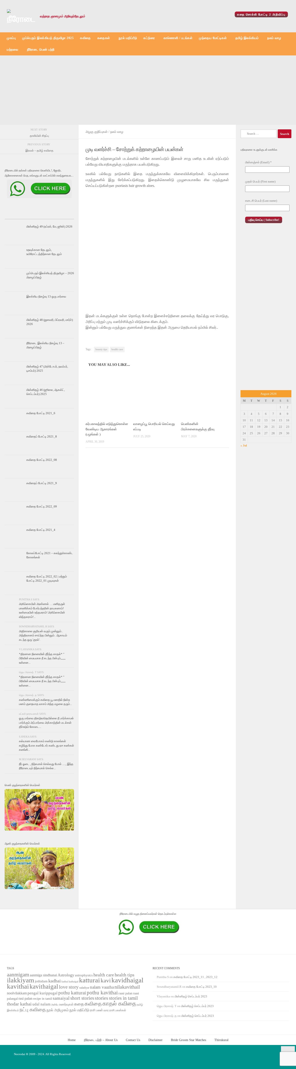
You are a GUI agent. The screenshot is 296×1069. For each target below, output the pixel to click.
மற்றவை (12, 49)
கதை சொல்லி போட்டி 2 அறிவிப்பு (261, 14)
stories (101, 998)
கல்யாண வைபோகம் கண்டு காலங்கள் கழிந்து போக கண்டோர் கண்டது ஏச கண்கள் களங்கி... (46, 745)
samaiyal (61, 998)
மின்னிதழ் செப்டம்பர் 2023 (191, 996)
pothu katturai (72, 993)
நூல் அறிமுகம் (57, 1010)
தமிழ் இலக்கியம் (247, 38)
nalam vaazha (102, 987)
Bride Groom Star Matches (188, 1040)
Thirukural (221, 1040)
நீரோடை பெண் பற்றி (41, 49)
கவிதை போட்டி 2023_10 (201, 986)
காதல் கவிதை (119, 1003)
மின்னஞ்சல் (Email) (258, 162)
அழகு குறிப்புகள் (97, 132)
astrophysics (84, 975)
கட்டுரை (149, 38)
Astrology (66, 975)
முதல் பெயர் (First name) (260, 181)
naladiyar (84, 987)
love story (69, 987)
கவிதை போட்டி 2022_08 (41, 460)
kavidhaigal (127, 980)
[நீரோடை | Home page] (21, 16)
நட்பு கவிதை (33, 1009)
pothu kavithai (102, 993)
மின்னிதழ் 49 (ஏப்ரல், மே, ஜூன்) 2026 (49, 226)
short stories (82, 998)
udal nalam (41, 1004)
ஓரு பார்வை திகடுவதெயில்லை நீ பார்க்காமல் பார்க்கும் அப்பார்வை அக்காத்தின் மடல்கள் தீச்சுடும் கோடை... (46, 723)
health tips (124, 974)
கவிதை (85, 38)
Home (72, 1040)
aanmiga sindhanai (43, 975)
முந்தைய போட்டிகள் (213, 38)
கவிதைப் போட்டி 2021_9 (41, 483)
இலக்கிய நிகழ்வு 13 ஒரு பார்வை (46, 296)
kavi (106, 980)
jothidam (41, 981)
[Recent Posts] (16, 214)
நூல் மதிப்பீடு (128, 38)
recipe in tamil (42, 998)
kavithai (18, 986)
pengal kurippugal (43, 993)
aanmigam (18, 975)
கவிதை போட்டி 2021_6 (40, 413)
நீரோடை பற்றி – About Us (100, 1040)
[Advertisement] (148, 90)
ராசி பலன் (96, 1010)
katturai (89, 980)
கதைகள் (103, 38)
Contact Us (133, 1040)
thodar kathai (19, 1004)
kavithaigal (44, 986)
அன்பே (55, 1004)
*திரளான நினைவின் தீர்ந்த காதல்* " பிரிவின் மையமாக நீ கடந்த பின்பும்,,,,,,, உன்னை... (42, 658)
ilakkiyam (20, 980)
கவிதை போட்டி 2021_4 (40, 529)
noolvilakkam (17, 993)
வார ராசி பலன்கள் (115, 1010)
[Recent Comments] (62, 214)
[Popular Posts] (39, 214)
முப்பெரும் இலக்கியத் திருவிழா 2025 (48, 38)
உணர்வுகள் (66, 1004)
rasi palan (25, 998)
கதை (79, 1004)
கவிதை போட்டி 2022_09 (41, 506)
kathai (65, 981)
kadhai (54, 980)
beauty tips (101, 349)
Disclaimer (155, 1040)
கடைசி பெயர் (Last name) (261, 200)
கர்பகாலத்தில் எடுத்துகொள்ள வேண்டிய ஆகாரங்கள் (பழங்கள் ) (107, 429)
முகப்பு (11, 38)
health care (117, 349)
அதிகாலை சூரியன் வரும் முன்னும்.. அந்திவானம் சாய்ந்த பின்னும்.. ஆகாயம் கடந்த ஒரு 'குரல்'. (43, 635)
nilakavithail (127, 987)
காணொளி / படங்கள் (178, 38)
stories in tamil (123, 998)
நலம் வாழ (274, 38)
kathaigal (73, 981)
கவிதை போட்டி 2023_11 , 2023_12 (195, 977)
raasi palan (125, 993)
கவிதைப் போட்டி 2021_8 (41, 436)
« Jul (243, 445)
